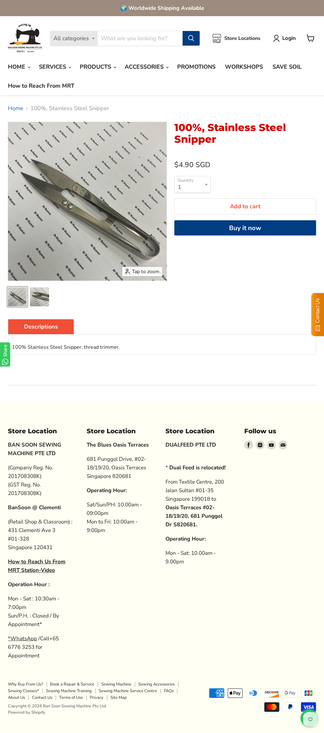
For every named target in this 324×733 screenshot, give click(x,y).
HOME (17, 67)
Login (289, 38)
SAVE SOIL (287, 67)
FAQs (169, 691)
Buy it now (245, 228)
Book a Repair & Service (72, 684)
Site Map (118, 697)
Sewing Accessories (156, 684)
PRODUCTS (96, 67)
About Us (16, 697)
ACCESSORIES (145, 67)
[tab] (41, 326)
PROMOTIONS (196, 67)
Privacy (96, 697)
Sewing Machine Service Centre (128, 691)
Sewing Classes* (23, 691)
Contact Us (42, 697)
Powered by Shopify (26, 712)
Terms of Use (71, 697)
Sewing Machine (116, 684)
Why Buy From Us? (25, 684)
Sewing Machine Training (69, 691)
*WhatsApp (22, 638)
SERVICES (53, 67)
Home (15, 108)
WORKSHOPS (244, 67)
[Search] (191, 38)
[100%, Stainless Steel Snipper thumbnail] (17, 297)
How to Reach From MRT (41, 86)
